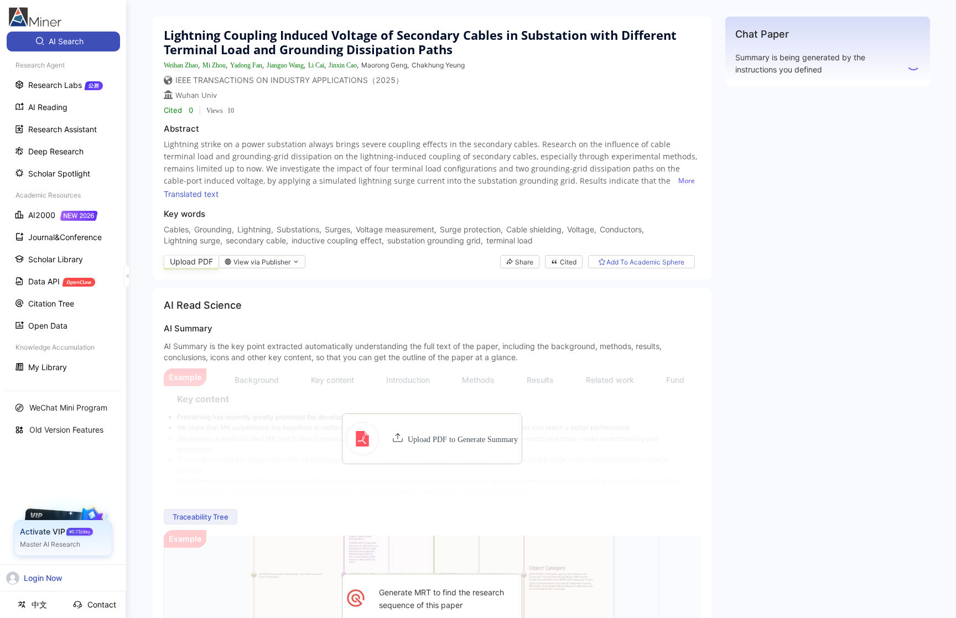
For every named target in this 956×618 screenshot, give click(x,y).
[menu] (63, 206)
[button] (432, 438)
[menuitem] (63, 41)
